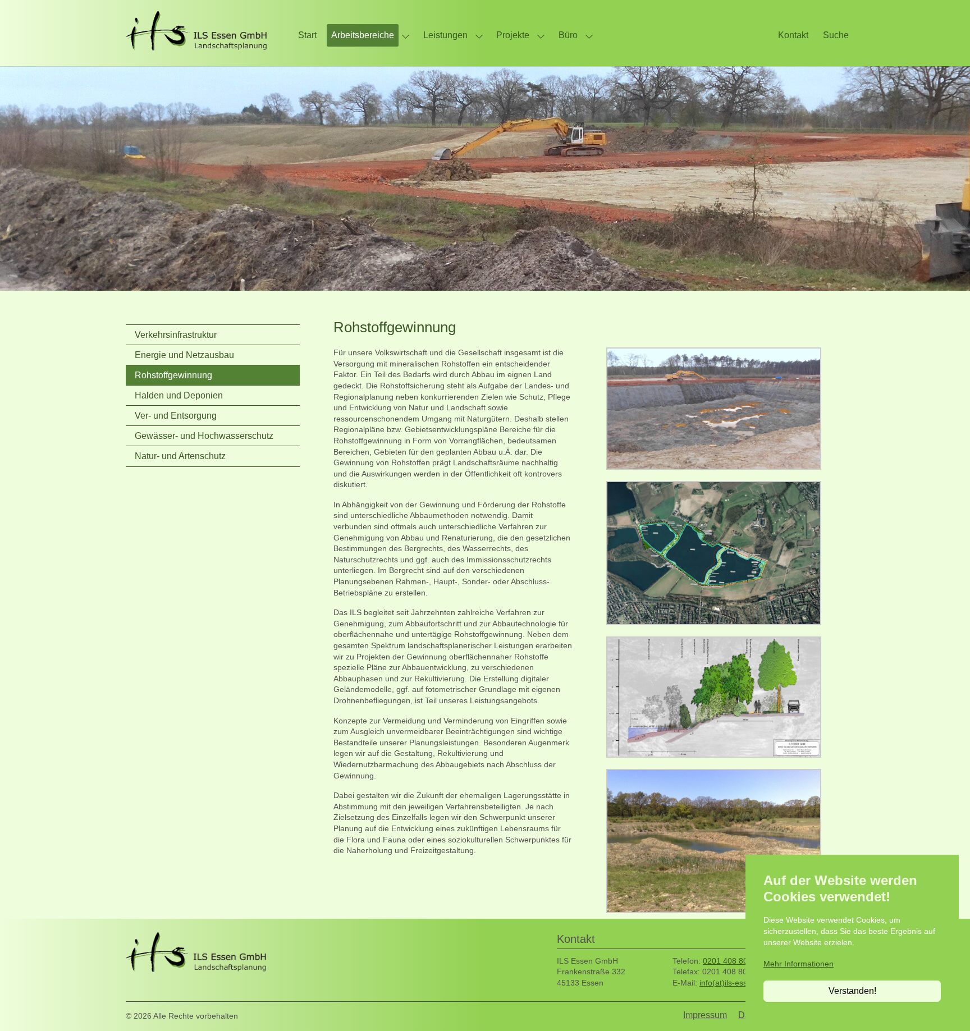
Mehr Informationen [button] (798, 963)
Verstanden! (852, 991)
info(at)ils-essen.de (733, 982)
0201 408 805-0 (731, 960)
